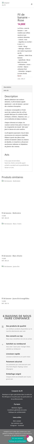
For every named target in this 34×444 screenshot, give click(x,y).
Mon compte (17, 421)
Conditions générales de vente (17, 410)
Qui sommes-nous (17, 423)
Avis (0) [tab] (6, 90)
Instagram (13, 425)
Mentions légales (17, 408)
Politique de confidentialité (17, 441)
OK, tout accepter (17, 438)
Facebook (21, 425)
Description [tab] (7, 87)
